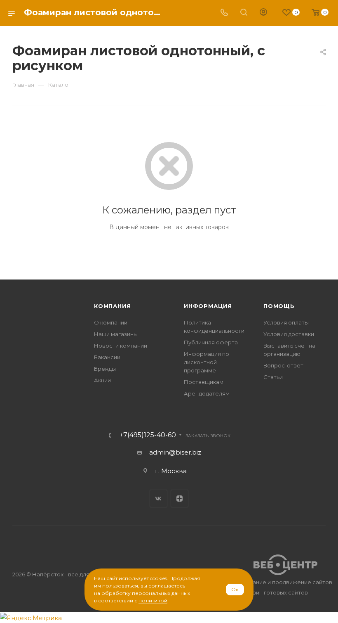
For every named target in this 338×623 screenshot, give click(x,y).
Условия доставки (288, 334)
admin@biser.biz (175, 452)
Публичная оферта (211, 342)
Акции (102, 380)
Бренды (105, 368)
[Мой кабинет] (263, 13)
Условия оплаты (286, 322)
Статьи (273, 377)
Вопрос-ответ (283, 365)
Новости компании (120, 345)
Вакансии (107, 357)
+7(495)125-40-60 (148, 435)
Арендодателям (207, 393)
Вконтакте (158, 498)
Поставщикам (203, 382)
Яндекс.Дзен (179, 498)
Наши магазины (116, 334)
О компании (110, 322)
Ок (235, 589)
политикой (152, 600)
